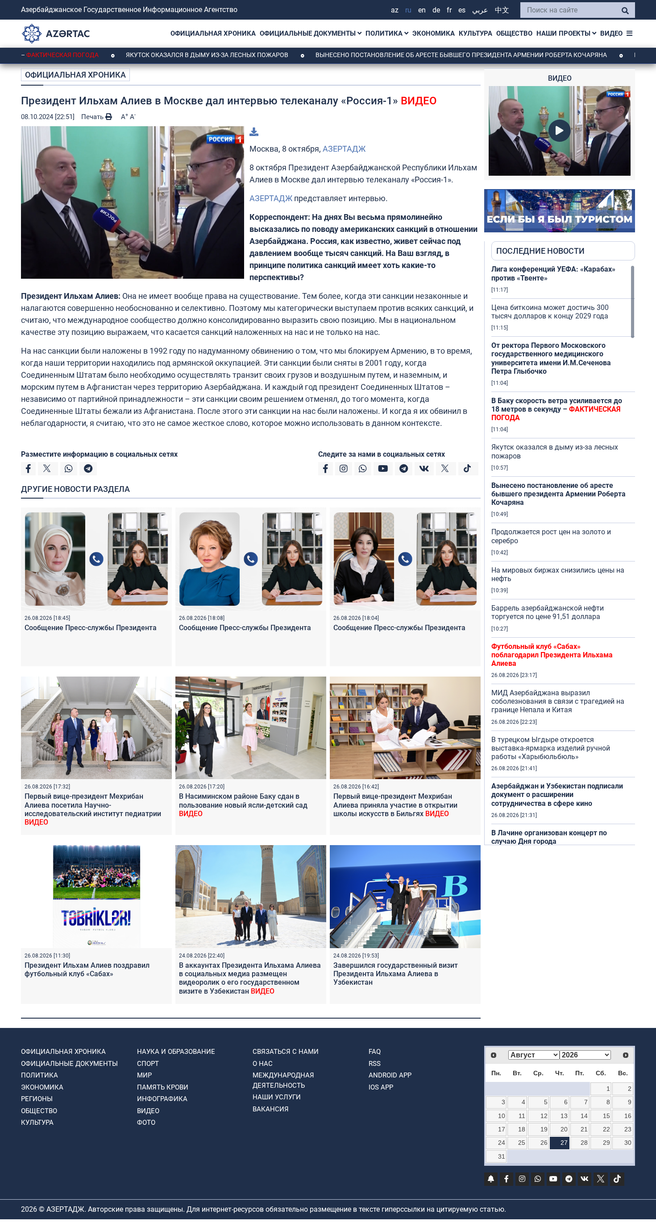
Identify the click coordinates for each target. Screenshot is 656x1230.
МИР (144, 1075)
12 (544, 1115)
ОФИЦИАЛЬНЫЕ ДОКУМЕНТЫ (308, 33)
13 (564, 1115)
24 (501, 1142)
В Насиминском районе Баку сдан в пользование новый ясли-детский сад (243, 804)
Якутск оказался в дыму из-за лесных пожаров (160, 54)
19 (544, 1129)
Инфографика (162, 1099)
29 (606, 1142)
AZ (395, 10)
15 (606, 1115)
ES (461, 10)
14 (584, 1115)
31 (501, 1156)
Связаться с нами (286, 1052)
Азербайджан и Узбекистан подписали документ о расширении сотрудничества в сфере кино (557, 794)
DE (436, 10)
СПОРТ (148, 1064)
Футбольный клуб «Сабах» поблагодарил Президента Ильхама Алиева (552, 655)
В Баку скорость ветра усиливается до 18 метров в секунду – (556, 409)
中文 (502, 10)
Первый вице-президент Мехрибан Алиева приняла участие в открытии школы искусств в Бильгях (395, 804)
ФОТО (146, 1123)
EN (422, 10)
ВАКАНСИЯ (271, 1109)
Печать (93, 117)
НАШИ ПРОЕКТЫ (564, 33)
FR (449, 10)
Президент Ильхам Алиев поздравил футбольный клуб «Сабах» (87, 969)
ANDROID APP (390, 1075)
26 (544, 1142)
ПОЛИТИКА (384, 33)
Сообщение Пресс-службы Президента (91, 627)
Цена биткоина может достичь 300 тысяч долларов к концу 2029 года (550, 311)
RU (408, 10)
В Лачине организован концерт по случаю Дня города (549, 837)
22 (606, 1129)
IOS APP (381, 1087)
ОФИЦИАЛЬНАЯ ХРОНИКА (213, 33)
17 (501, 1129)
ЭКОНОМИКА (433, 33)
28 (584, 1142)
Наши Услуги (277, 1097)
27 (564, 1142)
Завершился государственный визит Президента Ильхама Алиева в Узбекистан (395, 973)
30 (627, 1142)
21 (584, 1129)
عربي (480, 10)
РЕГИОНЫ (37, 1099)
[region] (563, 555)
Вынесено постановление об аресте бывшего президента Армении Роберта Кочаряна (414, 54)
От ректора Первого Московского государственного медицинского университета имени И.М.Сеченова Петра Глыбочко (551, 358)
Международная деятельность (283, 1080)
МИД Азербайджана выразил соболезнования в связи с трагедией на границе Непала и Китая (557, 701)
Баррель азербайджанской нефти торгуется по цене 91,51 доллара (547, 612)
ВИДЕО (611, 33)
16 (627, 1115)
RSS (375, 1064)
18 (521, 1129)
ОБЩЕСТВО (514, 33)
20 (564, 1129)
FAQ (375, 1052)
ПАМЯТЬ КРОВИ (162, 1087)
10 (501, 1115)
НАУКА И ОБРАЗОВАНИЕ (176, 1052)
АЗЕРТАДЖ (344, 148)
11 (522, 1115)
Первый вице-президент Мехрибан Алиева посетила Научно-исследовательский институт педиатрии (93, 809)
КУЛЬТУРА (475, 33)
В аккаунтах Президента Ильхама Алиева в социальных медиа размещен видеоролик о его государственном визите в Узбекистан (250, 978)
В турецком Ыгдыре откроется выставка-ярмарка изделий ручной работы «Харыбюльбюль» (550, 748)
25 (521, 1142)
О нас (263, 1064)
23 (627, 1129)
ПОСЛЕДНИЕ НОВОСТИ (540, 251)
